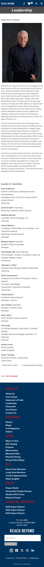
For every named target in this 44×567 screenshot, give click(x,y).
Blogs (8, 425)
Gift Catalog (11, 444)
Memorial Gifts (13, 454)
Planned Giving (13, 457)
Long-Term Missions (16, 472)
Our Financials (12, 376)
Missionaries (12, 450)
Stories (9, 422)
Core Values (11, 397)
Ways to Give (12, 441)
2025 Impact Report (15, 507)
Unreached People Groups (19, 491)
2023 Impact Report (15, 513)
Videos (9, 432)
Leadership (11, 403)
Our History (11, 410)
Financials (11, 406)
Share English (12, 479)
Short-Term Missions (16, 469)
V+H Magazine (13, 428)
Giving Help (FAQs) (15, 460)
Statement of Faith (14, 400)
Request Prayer (13, 497)
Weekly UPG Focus (15, 494)
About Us (10, 394)
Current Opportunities (16, 476)
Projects (10, 447)
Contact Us (11, 413)
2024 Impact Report (15, 510)
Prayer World (12, 488)
